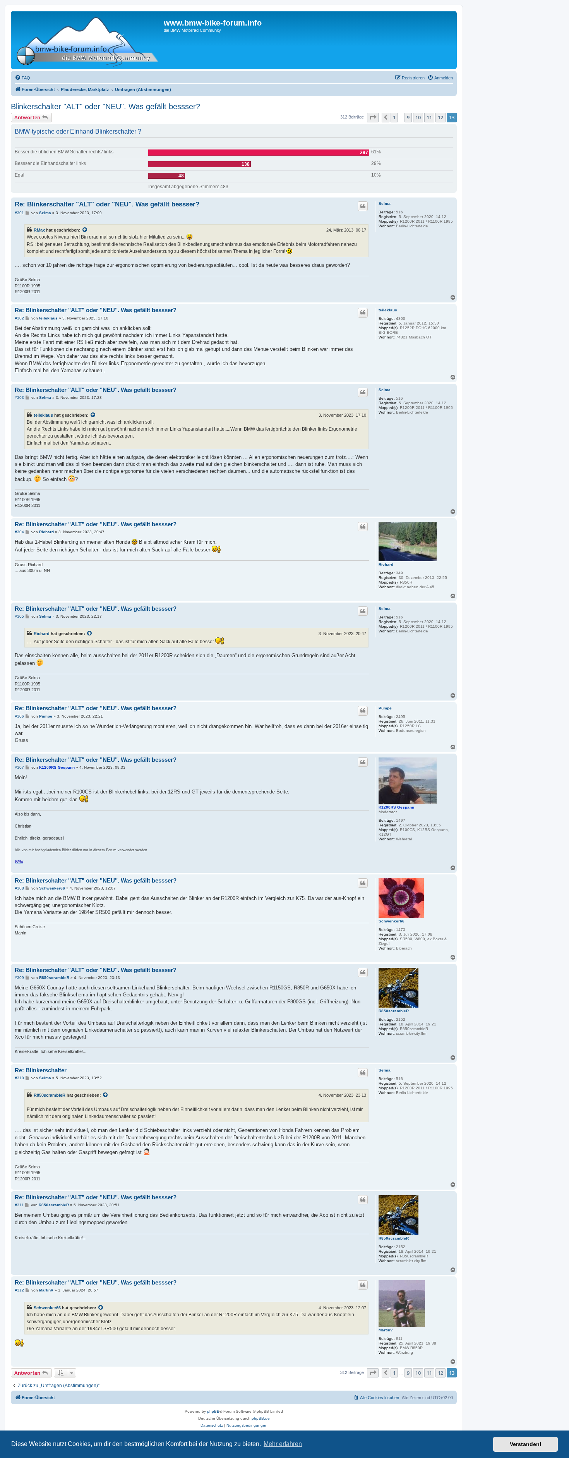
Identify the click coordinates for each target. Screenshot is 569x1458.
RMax (39, 230)
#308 (19, 888)
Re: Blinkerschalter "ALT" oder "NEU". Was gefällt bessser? (107, 204)
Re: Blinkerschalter (41, 1070)
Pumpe (385, 708)
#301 (19, 213)
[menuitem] (22, 77)
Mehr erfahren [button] (283, 1444)
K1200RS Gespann (396, 807)
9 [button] (408, 117)
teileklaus (388, 310)
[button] (373, 117)
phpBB (213, 1411)
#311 (19, 1205)
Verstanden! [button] (526, 1444)
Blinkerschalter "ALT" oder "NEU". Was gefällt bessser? (105, 106)
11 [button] (429, 117)
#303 (19, 397)
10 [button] (418, 117)
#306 (19, 716)
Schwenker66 (391, 921)
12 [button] (440, 117)
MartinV (386, 1330)
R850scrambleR (394, 1011)
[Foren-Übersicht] (88, 40)
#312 (19, 1290)
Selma (385, 203)
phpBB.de (261, 1418)
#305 (19, 616)
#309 (19, 977)
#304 (19, 532)
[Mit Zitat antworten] (363, 206)
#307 (19, 767)
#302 (19, 318)
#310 (19, 1078)
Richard (386, 564)
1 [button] (394, 117)
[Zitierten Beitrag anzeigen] (85, 230)
